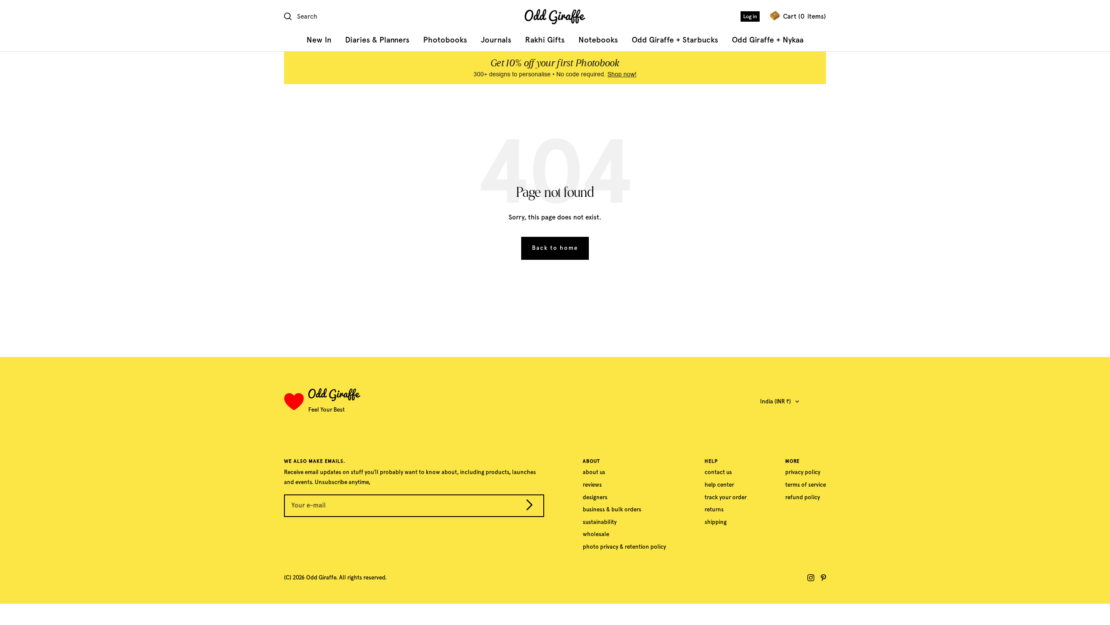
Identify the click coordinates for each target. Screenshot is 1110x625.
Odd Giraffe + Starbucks (675, 40)
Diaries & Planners (377, 40)
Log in (750, 16)
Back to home (555, 248)
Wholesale (596, 534)
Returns (714, 509)
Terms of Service (805, 484)
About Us (594, 472)
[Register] (529, 507)
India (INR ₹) (775, 401)
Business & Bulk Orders (612, 509)
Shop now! (622, 74)
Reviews (592, 484)
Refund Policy (802, 497)
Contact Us (718, 472)
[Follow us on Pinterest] (823, 577)
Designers (595, 497)
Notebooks (598, 40)
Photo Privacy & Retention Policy (624, 546)
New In (319, 40)
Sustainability (600, 522)
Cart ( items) (804, 16)
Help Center (719, 484)
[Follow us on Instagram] (810, 577)
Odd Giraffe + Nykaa (767, 40)
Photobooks (445, 40)
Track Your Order (726, 497)
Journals (496, 40)
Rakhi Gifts (545, 40)
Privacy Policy (802, 472)
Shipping (716, 522)
